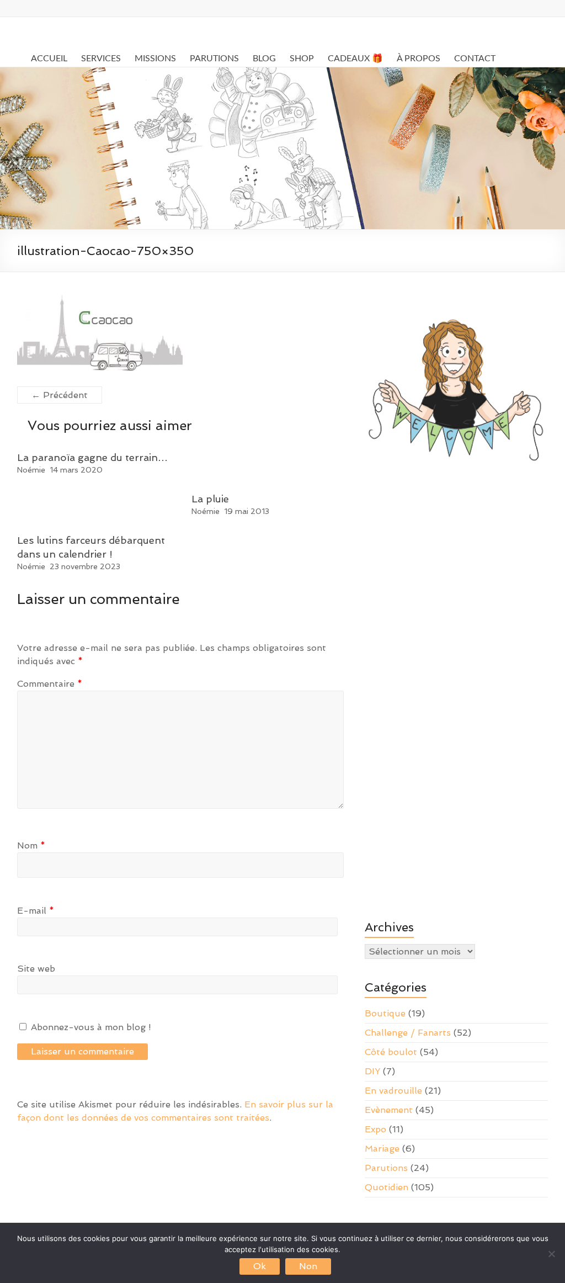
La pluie (210, 499)
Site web (36, 968)
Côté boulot (391, 1052)
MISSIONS (155, 58)
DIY (372, 1071)
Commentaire (49, 683)
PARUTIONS (214, 58)
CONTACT (474, 58)
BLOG (264, 58)
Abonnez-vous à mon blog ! (89, 1027)
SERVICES (101, 58)
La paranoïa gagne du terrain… (92, 457)
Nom (31, 845)
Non (308, 1266)
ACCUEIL (49, 58)
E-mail (35, 910)
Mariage (382, 1148)
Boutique (385, 1013)
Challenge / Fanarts (408, 1032)
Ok (259, 1266)
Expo (375, 1129)
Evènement (389, 1110)
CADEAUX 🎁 (355, 58)
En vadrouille (393, 1090)
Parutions (386, 1168)
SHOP (302, 58)
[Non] (551, 1253)
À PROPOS (418, 58)
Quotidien (386, 1187)
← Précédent (59, 395)
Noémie (31, 469)
